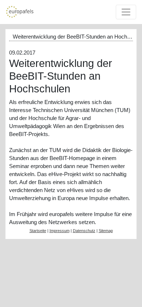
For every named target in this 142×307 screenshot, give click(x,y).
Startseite (37, 230)
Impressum (60, 230)
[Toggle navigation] (126, 12)
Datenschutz (84, 230)
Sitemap (106, 230)
